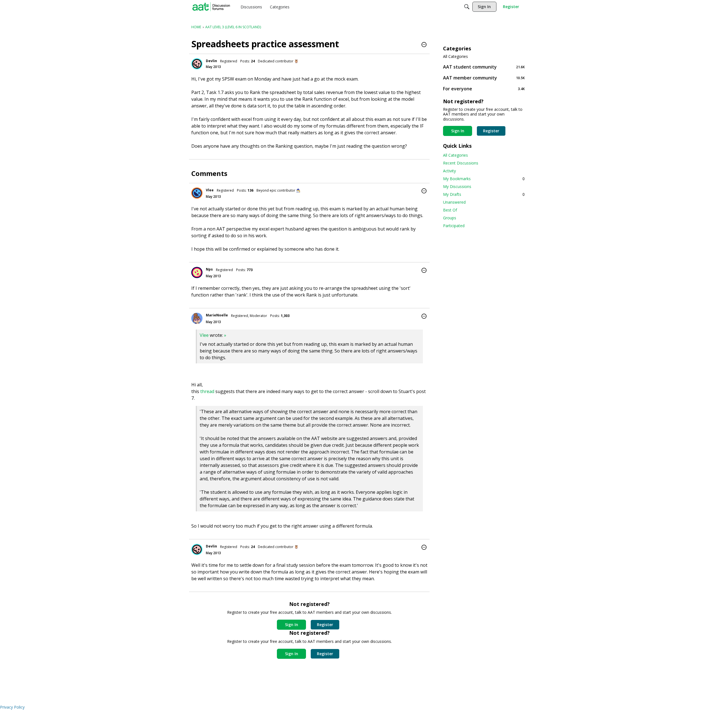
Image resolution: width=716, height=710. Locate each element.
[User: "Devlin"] (196, 63)
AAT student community (484, 67)
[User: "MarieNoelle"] (196, 318)
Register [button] (325, 624)
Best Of (450, 210)
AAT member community (484, 78)
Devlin (211, 60)
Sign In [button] (291, 624)
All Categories (455, 56)
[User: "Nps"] (196, 272)
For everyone (484, 88)
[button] (424, 45)
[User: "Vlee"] (196, 193)
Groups (449, 217)
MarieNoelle (217, 315)
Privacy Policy (12, 707)
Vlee (210, 190)
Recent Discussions (460, 163)
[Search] (467, 7)
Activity (449, 170)
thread (207, 391)
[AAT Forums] (211, 6)
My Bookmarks (484, 178)
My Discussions (457, 186)
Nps (209, 269)
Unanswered (454, 202)
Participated (454, 225)
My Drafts (484, 194)
